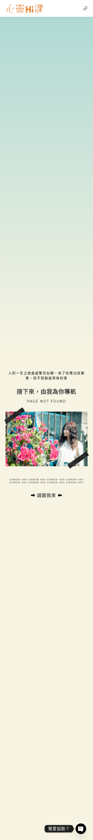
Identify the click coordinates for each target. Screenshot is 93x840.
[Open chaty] (81, 828)
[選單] (85, 8)
